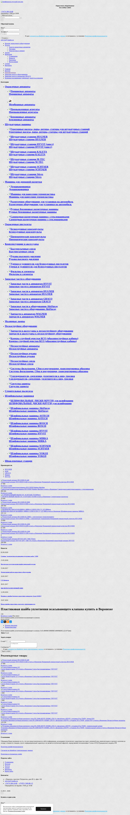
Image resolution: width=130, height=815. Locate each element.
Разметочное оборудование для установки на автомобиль (40, 204)
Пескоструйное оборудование (21, 326)
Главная (7, 69)
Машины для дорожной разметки (23, 181)
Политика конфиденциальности (12, 747)
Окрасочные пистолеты (18, 224)
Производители (10, 72)
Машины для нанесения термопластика (31, 197)
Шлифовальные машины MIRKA (27, 441)
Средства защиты (19, 386)
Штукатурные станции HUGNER (27, 139)
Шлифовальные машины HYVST (27, 433)
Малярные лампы (15, 321)
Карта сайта (9, 771)
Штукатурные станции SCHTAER (28, 169)
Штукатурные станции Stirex (25, 177)
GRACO (8, 473)
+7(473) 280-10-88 (7, 11)
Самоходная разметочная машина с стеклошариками (38, 219)
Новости (12, 58)
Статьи (7, 63)
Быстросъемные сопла (21, 251)
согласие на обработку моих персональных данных (47, 36)
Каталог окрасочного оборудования (17, 43)
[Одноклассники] (7, 621)
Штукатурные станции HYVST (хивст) (30, 147)
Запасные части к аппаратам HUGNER (30, 294)
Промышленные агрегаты (23, 112)
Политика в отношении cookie (11, 754)
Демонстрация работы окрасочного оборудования (16, 572)
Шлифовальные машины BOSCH (27, 426)
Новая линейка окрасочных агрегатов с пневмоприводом (18, 604)
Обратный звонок (7, 15)
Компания (8, 54)
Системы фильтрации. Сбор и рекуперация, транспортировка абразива (48, 371)
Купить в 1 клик (6, 485)
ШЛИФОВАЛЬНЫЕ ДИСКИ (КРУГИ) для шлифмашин (40, 403)
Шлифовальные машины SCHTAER (29, 448)
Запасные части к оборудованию (16, 74)
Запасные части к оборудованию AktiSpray (32, 309)
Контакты (8, 65)
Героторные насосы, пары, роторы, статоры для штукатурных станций (48, 132)
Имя (3, 28)
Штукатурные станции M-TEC (26, 162)
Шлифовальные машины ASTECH (28, 418)
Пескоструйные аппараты (23, 348)
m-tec (6, 471)
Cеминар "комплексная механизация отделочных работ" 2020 (19, 556)
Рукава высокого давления (24, 259)
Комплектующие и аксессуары (22, 244)
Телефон (4, 32)
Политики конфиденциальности (96, 36)
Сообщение (5, 647)
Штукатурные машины (18, 124)
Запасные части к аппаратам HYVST (29, 286)
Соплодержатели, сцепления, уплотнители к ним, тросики (41, 379)
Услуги (7, 45)
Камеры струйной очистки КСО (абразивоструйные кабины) (43, 341)
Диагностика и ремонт (17, 51)
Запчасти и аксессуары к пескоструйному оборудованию (40, 333)
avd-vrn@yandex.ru (7, 40)
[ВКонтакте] (2, 621)
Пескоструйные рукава (22, 356)
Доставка (12, 49)
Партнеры (12, 60)
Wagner (7, 475)
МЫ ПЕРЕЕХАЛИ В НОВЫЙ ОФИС (12, 588)
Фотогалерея (13, 62)
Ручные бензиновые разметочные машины (33, 212)
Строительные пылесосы (19, 391)
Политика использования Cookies (16, 811)
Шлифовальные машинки (19, 396)
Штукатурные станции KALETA (27, 154)
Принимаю (43, 809)
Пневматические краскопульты (26, 239)
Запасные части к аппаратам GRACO (18, 76)
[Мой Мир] (10, 621)
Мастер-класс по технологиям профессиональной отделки (18, 564)
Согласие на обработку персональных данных (17, 750)
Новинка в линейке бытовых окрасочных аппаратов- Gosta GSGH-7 (21, 596)
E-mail (3, 641)
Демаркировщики (19, 189)
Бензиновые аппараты (21, 119)
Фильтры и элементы (21, 274)
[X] (5, 621)
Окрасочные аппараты (17, 86)
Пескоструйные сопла (21, 363)
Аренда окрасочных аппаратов (19, 47)
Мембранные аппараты (22, 104)
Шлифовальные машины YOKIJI (27, 456)
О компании (13, 56)
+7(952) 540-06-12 (26, 783)
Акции (7, 52)
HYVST (7, 477)
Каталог (7, 71)
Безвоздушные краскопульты (25, 231)
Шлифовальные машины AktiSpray (28, 411)
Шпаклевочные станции (18, 461)
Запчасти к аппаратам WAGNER (27, 316)
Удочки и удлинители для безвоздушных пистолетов (38, 266)
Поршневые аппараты (21, 94)
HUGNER (8, 469)
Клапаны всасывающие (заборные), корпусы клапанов (24, 78)
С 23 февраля (5, 580)
